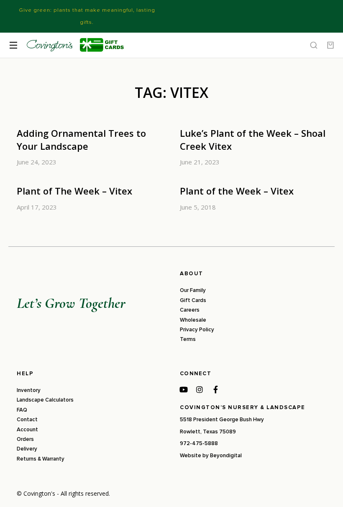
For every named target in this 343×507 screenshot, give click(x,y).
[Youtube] (183, 389)
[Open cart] (330, 45)
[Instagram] (199, 389)
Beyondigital (226, 455)
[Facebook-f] (215, 389)
